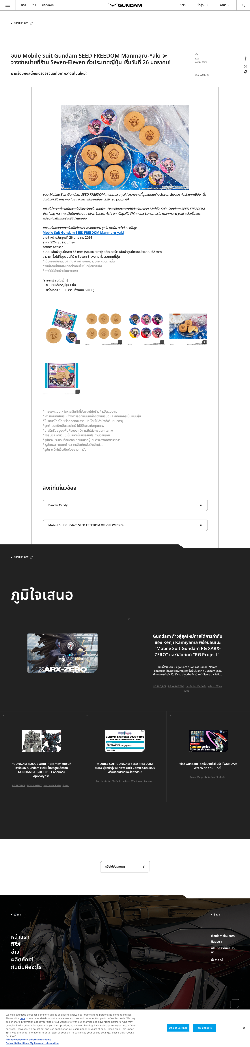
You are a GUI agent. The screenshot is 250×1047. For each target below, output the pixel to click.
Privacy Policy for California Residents (28, 1039)
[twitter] (245, 66)
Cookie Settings (178, 1027)
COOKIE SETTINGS (225, 960)
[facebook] (245, 72)
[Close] (244, 1028)
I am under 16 (204, 1027)
